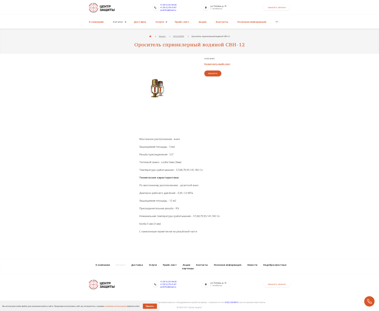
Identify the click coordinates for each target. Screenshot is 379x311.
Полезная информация (251, 21)
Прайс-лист (182, 21)
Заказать (213, 73)
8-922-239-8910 (231, 302)
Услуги (159, 21)
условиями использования (115, 306)
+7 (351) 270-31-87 (168, 7)
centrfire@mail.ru (168, 10)
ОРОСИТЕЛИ (178, 36)
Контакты (222, 21)
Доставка (140, 21)
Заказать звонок (277, 7)
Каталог (118, 21)
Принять (150, 306)
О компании (96, 21)
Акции (203, 21)
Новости (252, 264)
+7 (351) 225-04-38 (168, 4)
